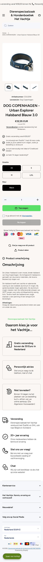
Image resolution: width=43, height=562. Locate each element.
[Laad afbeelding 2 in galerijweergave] (17, 87)
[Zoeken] (4, 26)
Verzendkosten (12, 127)
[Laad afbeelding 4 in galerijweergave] (34, 87)
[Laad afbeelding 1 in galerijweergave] (8, 87)
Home (4, 33)
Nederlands (9, 538)
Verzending (17, 418)
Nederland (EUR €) (12, 529)
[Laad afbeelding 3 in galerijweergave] (26, 87)
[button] (21, 250)
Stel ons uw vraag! (20, 449)
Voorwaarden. (27, 216)
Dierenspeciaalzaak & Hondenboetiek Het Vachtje (24, 548)
